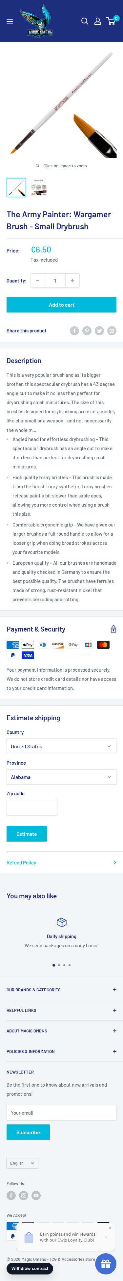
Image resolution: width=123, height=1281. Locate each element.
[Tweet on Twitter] (99, 330)
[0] (111, 21)
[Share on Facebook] (74, 330)
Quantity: (17, 280)
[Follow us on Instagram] (23, 1195)
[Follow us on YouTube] (36, 1195)
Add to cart (61, 304)
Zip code (16, 793)
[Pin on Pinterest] (87, 330)
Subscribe (28, 1132)
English (17, 1163)
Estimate (26, 834)
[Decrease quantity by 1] (38, 280)
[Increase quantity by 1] (72, 280)
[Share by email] (111, 330)
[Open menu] (10, 21)
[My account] (97, 21)
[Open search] (85, 21)
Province (16, 763)
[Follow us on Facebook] (11, 1195)
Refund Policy (21, 862)
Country (15, 732)
